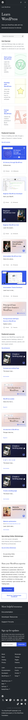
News (3, 657)
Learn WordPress (6, 7)
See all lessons (6, 348)
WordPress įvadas (8, 399)
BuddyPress (6, 689)
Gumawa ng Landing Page (11, 368)
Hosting (4, 660)
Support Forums (8, 622)
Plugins (17, 660)
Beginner (5, 407)
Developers (5, 673)
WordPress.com (7, 681)
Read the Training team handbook (14, 596)
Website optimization (9, 521)
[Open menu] (25, 2)
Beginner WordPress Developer (13, 193)
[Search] (22, 36)
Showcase (18, 654)
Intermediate (6, 376)
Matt (4, 684)
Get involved (8, 589)
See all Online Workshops (9, 547)
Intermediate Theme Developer (12, 287)
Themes (17, 657)
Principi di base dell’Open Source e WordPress (11, 320)
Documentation (7, 612)
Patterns (17, 662)
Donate (18, 673)
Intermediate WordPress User (12, 256)
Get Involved (18, 667)
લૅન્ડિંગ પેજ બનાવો (9, 460)
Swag (17, 676)
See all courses (6, 142)
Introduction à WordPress (11, 429)
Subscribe (21, 644)
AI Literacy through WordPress (12, 162)
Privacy (4, 662)
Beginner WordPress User (11, 225)
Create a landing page (10, 491)
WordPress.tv (6, 676)
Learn (3, 667)
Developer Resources (10, 617)
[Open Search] (21, 2)
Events (17, 670)
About (3, 654)
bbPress (5, 686)
